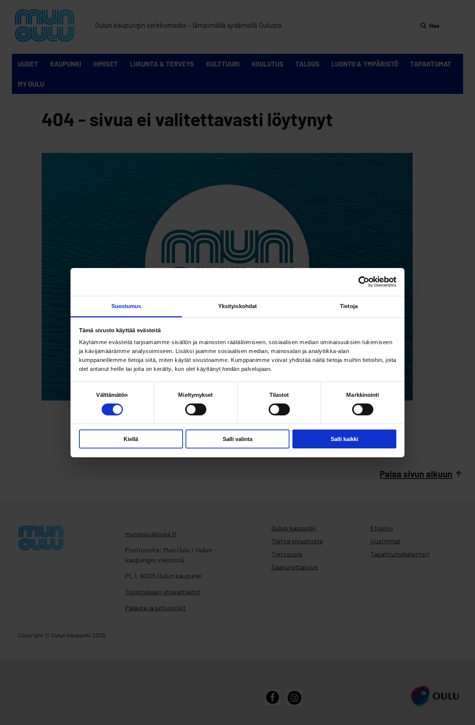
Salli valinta (237, 439)
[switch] (195, 409)
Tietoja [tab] (349, 306)
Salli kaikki (344, 439)
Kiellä (131, 439)
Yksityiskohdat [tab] (237, 306)
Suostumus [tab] (126, 306)
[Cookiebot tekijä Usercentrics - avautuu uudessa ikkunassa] (363, 281)
